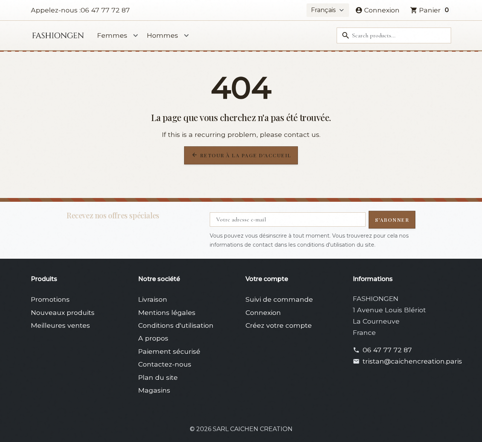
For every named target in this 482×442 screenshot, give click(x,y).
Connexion (263, 312)
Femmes (112, 35)
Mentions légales (166, 312)
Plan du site (158, 377)
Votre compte (267, 278)
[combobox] (394, 35)
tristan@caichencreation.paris (412, 361)
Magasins (154, 390)
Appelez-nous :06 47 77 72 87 (80, 10)
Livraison (152, 299)
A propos (153, 338)
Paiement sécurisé (169, 351)
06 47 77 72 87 (387, 350)
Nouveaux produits (63, 312)
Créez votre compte (279, 325)
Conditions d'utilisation (176, 325)
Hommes (162, 35)
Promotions (50, 299)
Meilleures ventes (60, 325)
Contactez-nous (164, 364)
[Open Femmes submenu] (135, 35)
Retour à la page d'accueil (241, 155)
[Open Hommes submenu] (186, 35)
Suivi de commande (279, 299)
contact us (301, 134)
